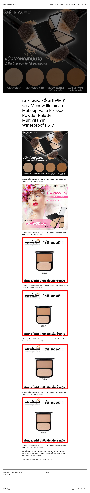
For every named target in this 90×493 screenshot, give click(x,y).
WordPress (84, 489)
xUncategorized (19, 472)
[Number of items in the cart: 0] (85, 4)
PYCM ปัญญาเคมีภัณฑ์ (9, 4)
